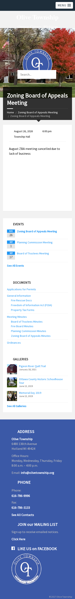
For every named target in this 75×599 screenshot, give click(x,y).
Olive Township (22, 439)
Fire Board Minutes (22, 326)
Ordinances (14, 342)
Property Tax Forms (22, 310)
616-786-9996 (21, 496)
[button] (64, 5)
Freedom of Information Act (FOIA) (31, 305)
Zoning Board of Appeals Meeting (38, 112)
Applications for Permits (21, 289)
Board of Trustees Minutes (27, 321)
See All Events (15, 265)
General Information (19, 295)
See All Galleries (16, 406)
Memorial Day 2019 (30, 393)
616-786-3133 (21, 508)
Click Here (18, 539)
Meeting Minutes (17, 317)
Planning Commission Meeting (35, 242)
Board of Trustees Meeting (33, 253)
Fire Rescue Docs (21, 300)
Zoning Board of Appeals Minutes (31, 336)
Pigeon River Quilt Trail (32, 366)
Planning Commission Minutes (28, 331)
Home (10, 112)
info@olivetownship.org (37, 473)
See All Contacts (23, 515)
